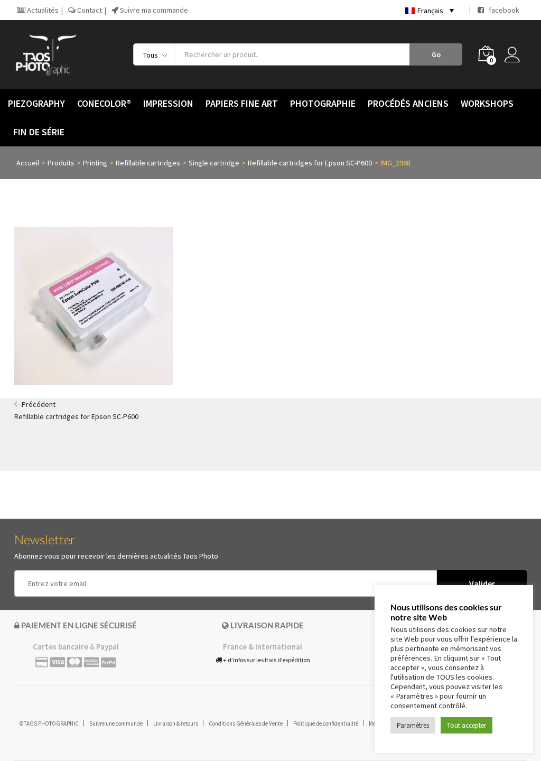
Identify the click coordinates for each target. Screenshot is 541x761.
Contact (89, 10)
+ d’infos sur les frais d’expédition (266, 660)
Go (436, 54)
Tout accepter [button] (466, 725)
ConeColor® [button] (104, 103)
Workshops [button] (487, 103)
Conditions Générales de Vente (246, 723)
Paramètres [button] (413, 725)
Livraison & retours (175, 723)
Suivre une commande (116, 723)
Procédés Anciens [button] (408, 103)
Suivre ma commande (153, 10)
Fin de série (38, 132)
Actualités (42, 10)
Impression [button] (168, 103)
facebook (501, 10)
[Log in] (516, 54)
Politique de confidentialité (325, 723)
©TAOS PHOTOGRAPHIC (49, 723)
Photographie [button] (323, 103)
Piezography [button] (36, 103)
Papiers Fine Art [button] (242, 103)
